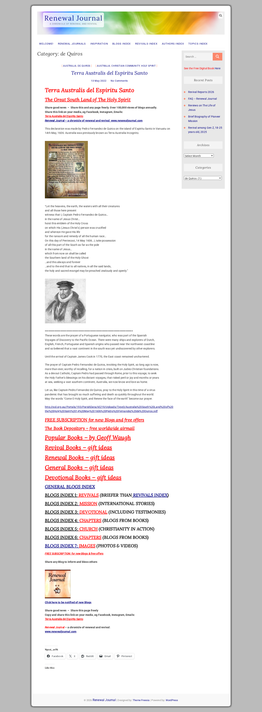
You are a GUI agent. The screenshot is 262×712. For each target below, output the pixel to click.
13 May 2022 (98, 80)
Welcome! (46, 43)
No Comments (119, 80)
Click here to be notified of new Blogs (68, 602)
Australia (69, 66)
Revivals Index (146, 43)
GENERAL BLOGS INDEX (70, 486)
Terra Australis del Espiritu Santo (109, 73)
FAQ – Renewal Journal (202, 98)
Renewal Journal (73, 18)
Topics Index (198, 43)
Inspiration (99, 43)
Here (217, 68)
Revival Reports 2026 (201, 92)
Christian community (125, 66)
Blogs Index (121, 43)
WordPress (172, 700)
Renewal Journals (72, 43)
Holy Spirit (148, 66)
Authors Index (173, 43)
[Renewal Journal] (131, 11)
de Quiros (84, 66)
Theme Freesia (141, 700)
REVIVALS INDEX (150, 495)
